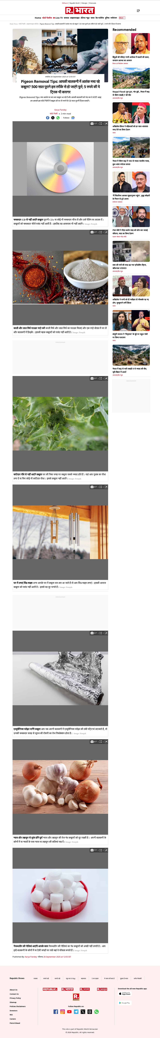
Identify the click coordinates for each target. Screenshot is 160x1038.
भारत (114, 133)
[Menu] (137, 10)
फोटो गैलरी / (22, 24)
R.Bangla (84, 3)
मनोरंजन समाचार (117, 202)
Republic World (74, 3)
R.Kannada (92, 3)
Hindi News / (14, 24)
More (121, 18)
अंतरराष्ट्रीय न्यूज (118, 98)
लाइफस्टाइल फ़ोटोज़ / (33, 24)
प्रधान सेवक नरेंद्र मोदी (119, 237)
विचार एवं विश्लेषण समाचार (120, 63)
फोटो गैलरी (54, 113)
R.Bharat (65, 3)
